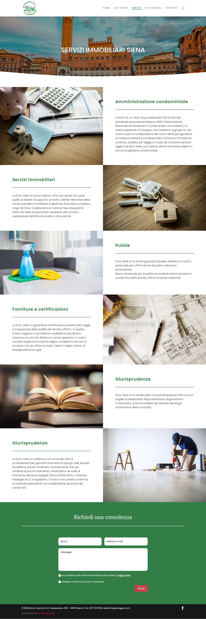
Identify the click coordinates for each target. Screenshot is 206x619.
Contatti (171, 8)
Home (106, 8)
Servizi (136, 8)
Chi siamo (121, 8)
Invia (141, 588)
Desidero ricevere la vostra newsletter (83, 581)
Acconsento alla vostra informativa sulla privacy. (96, 575)
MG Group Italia (46, 613)
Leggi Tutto (123, 575)
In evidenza (153, 8)
